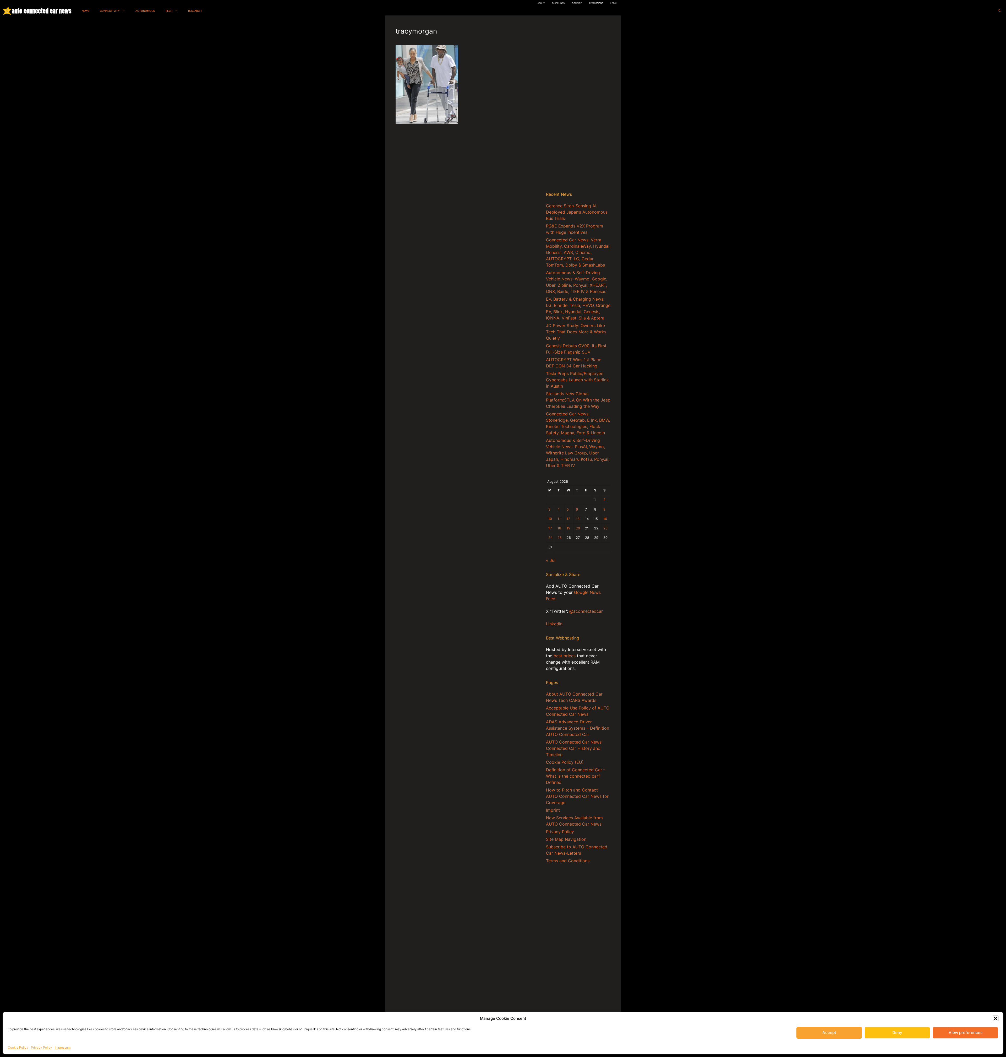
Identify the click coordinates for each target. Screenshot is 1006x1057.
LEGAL (613, 3)
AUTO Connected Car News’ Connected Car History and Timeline (574, 748)
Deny (897, 1032)
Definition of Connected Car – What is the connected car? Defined (575, 776)
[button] (995, 1018)
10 (550, 519)
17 (550, 528)
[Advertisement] (578, 104)
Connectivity (110, 10)
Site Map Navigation (566, 839)
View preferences (965, 1032)
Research (194, 10)
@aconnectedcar (586, 611)
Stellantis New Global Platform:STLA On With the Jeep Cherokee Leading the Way (578, 400)
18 (559, 528)
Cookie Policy (18, 1047)
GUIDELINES (558, 3)
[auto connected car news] (7, 10)
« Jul (550, 560)
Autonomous (145, 10)
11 (559, 519)
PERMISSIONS (596, 3)
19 (568, 528)
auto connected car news (41, 11)
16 (605, 519)
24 (550, 538)
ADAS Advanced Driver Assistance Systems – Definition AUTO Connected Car (577, 728)
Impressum (62, 1047)
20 (578, 528)
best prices (565, 655)
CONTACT (577, 3)
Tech (168, 10)
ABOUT (541, 3)
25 (559, 538)
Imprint (553, 810)
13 (577, 519)
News (85, 10)
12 (568, 519)
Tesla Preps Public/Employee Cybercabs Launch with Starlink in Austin (577, 380)
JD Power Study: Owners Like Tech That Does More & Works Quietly (576, 332)
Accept (829, 1032)
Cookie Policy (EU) (565, 762)
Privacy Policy (41, 1047)
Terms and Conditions (567, 860)
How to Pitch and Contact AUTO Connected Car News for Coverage (577, 796)
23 (605, 528)
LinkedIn (554, 623)
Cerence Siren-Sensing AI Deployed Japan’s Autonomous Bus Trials (577, 212)
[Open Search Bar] (999, 10)
